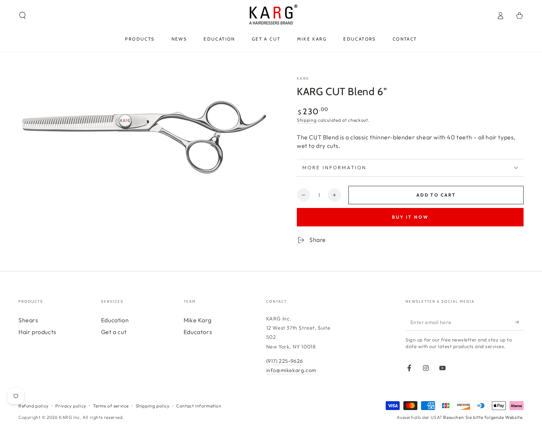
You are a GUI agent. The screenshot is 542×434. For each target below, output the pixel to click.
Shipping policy (153, 406)
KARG (303, 78)
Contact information (198, 406)
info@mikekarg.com (291, 370)
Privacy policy (70, 406)
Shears (28, 320)
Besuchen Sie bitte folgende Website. (483, 417)
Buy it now (410, 217)
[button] (22, 15)
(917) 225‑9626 (284, 361)
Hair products (37, 332)
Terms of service (111, 406)
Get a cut (113, 332)
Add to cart (436, 195)
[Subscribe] (519, 322)
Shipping (307, 120)
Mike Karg (197, 320)
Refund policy (33, 406)
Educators (198, 332)
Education (115, 320)
